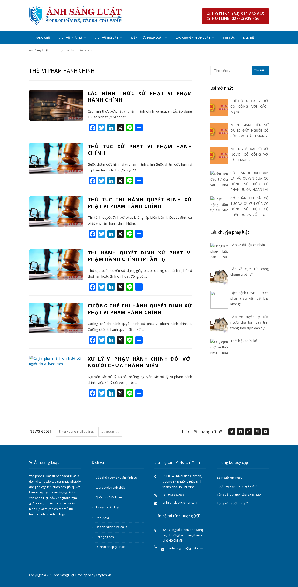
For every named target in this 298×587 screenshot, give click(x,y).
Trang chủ (41, 37)
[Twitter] (231, 432)
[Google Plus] (248, 432)
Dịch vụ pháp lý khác (110, 547)
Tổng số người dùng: (231, 503)
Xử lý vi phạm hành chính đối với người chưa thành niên (140, 362)
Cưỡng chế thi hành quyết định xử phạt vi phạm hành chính (140, 309)
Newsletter (40, 431)
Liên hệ (248, 37)
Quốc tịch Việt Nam (109, 497)
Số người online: (228, 477)
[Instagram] (257, 432)
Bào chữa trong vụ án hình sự (116, 477)
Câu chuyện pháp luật (193, 37)
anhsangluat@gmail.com (180, 502)
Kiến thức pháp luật (147, 37)
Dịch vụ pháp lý (70, 37)
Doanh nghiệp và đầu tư (112, 527)
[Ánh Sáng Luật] (75, 15)
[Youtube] (265, 432)
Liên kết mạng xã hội (203, 431)
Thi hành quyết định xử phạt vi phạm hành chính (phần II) (140, 255)
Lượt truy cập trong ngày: (234, 486)
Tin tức (229, 37)
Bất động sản (105, 537)
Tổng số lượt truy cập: (232, 494)
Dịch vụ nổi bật (107, 37)
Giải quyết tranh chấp (110, 487)
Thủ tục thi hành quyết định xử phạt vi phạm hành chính (140, 202)
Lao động (102, 517)
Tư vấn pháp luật (107, 507)
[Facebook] (240, 432)
